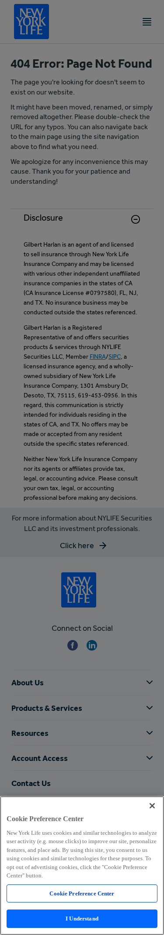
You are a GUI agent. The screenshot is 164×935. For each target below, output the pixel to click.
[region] (82, 865)
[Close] (152, 805)
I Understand (82, 918)
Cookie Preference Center (81, 893)
